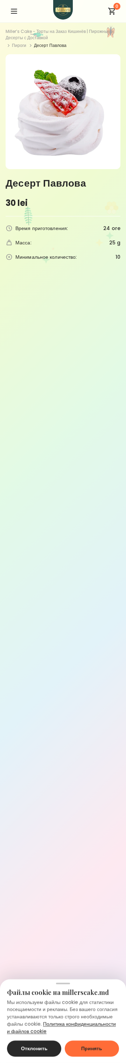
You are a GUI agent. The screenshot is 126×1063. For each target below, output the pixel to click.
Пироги (19, 45)
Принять (91, 1048)
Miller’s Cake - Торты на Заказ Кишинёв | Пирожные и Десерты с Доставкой (60, 34)
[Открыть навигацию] (14, 11)
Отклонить (34, 1048)
